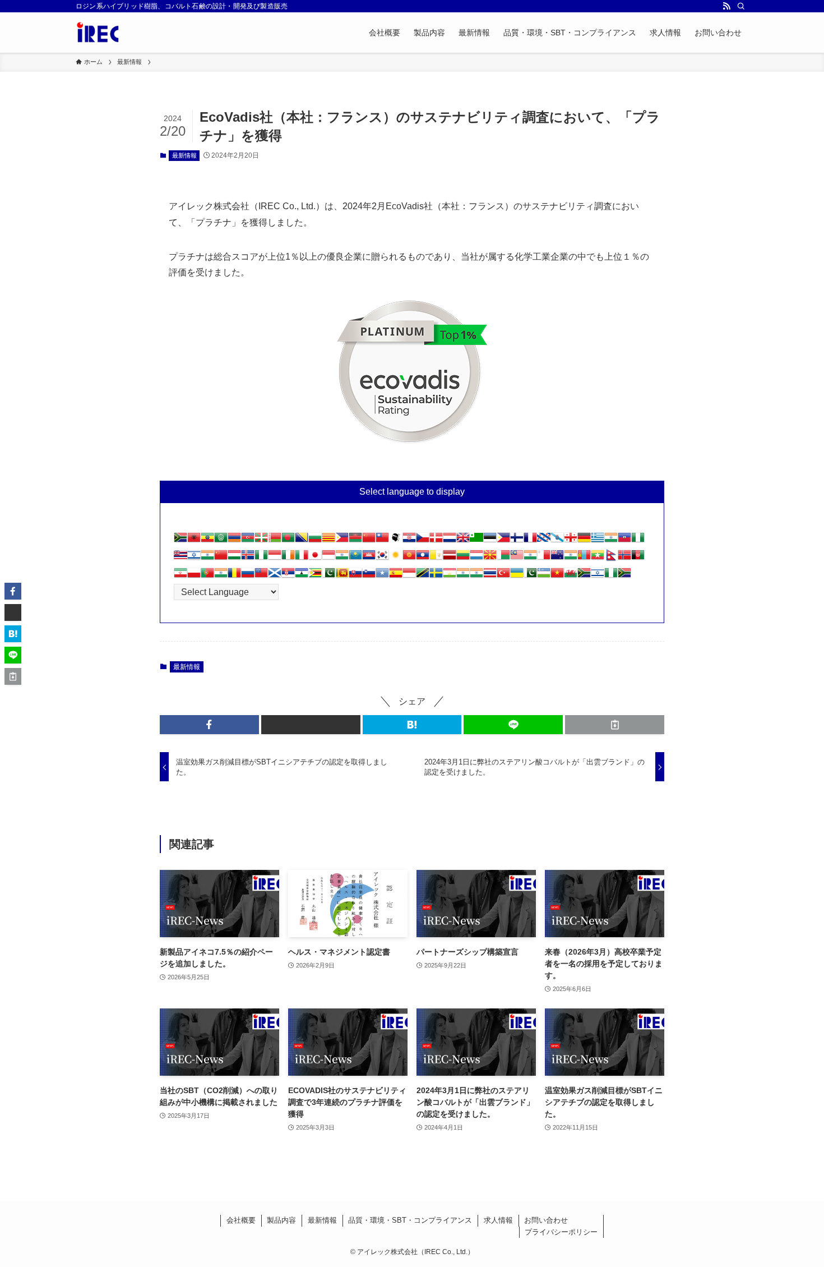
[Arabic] (221, 541)
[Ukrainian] (517, 576)
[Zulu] (624, 576)
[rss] (726, 6)
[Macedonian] (490, 558)
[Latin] (436, 558)
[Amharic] (207, 541)
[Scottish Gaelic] (274, 576)
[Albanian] (194, 541)
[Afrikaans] (180, 541)
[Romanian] (234, 576)
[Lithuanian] (463, 558)
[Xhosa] (584, 576)
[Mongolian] (584, 558)
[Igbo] (261, 558)
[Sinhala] (342, 576)
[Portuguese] (207, 576)
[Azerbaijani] (247, 541)
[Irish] (288, 558)
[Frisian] (543, 541)
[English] (463, 541)
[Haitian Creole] (624, 541)
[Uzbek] (543, 576)
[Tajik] (449, 576)
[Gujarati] (611, 541)
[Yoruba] (611, 576)
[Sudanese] (409, 576)
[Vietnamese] (557, 576)
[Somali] (382, 576)
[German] (584, 541)
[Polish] (194, 576)
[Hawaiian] (180, 558)
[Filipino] (503, 541)
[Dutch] (449, 541)
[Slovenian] (369, 576)
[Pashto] (638, 558)
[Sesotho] (301, 576)
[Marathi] (570, 558)
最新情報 (184, 155)
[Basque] (261, 541)
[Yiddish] (597, 576)
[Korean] (382, 558)
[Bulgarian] (315, 541)
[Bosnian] (301, 541)
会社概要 (241, 1220)
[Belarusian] (274, 541)
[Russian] (247, 576)
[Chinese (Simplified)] (369, 541)
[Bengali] (288, 541)
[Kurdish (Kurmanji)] (395, 558)
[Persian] (180, 576)
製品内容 (281, 1220)
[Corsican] (395, 541)
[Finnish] (517, 541)
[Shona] (315, 576)
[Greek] (597, 541)
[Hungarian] (234, 558)
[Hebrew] (194, 558)
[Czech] (422, 541)
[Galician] (557, 541)
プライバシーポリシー (561, 1232)
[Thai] (490, 576)
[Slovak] (355, 576)
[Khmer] (369, 558)
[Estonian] (490, 541)
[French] (530, 541)
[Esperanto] (476, 541)
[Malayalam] (530, 558)
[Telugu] (476, 576)
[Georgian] (570, 541)
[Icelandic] (247, 558)
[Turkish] (503, 576)
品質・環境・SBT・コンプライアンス (410, 1220)
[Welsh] (570, 576)
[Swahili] (422, 576)
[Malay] (517, 558)
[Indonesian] (274, 558)
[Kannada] (342, 558)
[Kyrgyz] (409, 558)
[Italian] (301, 558)
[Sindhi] (328, 576)
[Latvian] (449, 558)
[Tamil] (463, 576)
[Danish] (436, 541)
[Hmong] (221, 558)
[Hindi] (207, 558)
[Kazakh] (355, 558)
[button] (209, 724)
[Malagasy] (503, 558)
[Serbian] (288, 576)
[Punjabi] (221, 576)
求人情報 (498, 1220)
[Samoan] (261, 576)
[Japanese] (315, 558)
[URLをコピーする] (614, 724)
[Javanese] (328, 558)
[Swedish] (436, 576)
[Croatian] (409, 541)
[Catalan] (328, 541)
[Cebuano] (342, 541)
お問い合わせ (546, 1220)
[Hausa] (638, 541)
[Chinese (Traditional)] (382, 541)
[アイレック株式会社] (98, 32)
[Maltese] (543, 558)
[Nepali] (611, 558)
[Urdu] (530, 576)
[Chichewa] (355, 541)
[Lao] (422, 558)
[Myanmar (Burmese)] (597, 558)
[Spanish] (395, 576)
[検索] (741, 6)
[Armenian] (234, 541)
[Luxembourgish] (476, 558)
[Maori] (557, 558)
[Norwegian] (624, 558)
